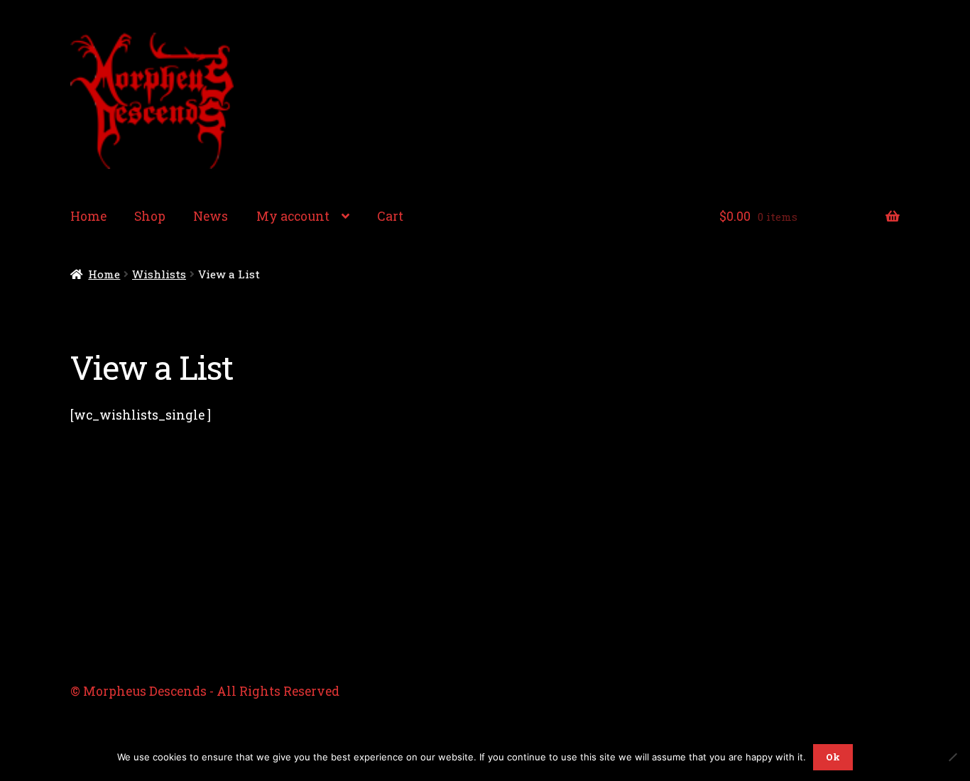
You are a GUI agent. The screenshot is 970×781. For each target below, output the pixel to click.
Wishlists (159, 274)
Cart (390, 216)
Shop (149, 216)
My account (292, 216)
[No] (952, 757)
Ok (833, 756)
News (210, 216)
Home (88, 216)
